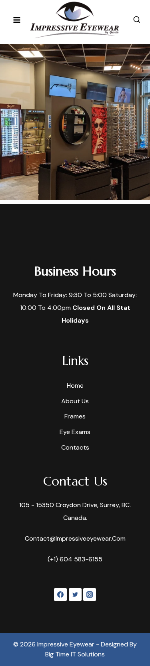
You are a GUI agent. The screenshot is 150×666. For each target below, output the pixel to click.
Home (75, 385)
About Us (75, 401)
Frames (75, 416)
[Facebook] (60, 594)
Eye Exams (75, 432)
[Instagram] (89, 594)
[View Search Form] (137, 20)
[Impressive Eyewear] (74, 20)
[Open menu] (17, 20)
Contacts (75, 447)
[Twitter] (75, 594)
